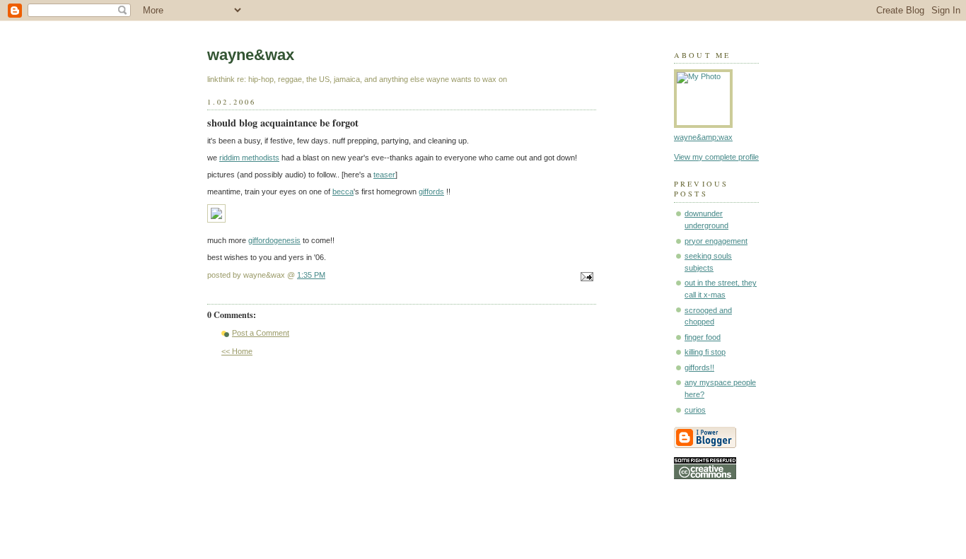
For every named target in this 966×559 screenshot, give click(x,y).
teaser (384, 174)
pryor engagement (716, 241)
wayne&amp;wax (703, 137)
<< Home (236, 351)
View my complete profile (716, 157)
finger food (703, 337)
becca (343, 191)
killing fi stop (705, 352)
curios (695, 410)
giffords (431, 191)
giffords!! (699, 367)
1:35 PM (311, 275)
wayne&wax (250, 55)
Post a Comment (260, 333)
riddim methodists (249, 157)
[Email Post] (585, 277)
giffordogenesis (274, 240)
